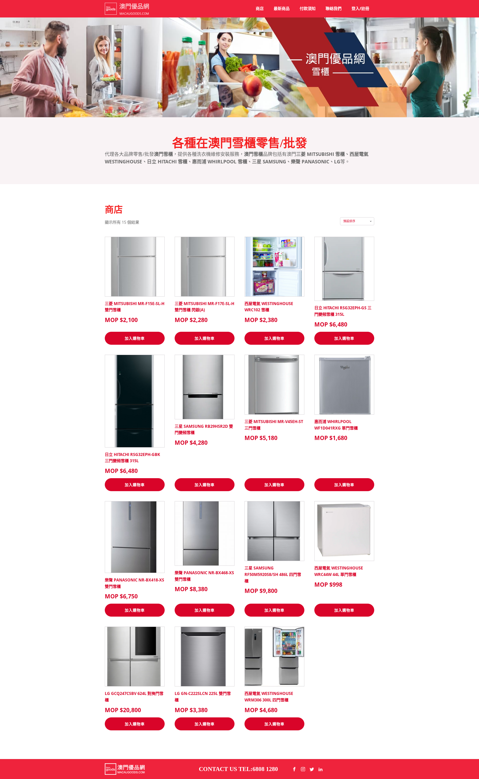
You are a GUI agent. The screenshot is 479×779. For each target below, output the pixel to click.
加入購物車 (135, 338)
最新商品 (282, 8)
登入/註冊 (360, 8)
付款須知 (308, 8)
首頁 (109, 111)
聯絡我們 (334, 8)
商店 (260, 8)
